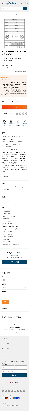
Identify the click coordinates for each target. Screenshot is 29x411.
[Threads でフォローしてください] (24, 391)
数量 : (3, 101)
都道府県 (4, 284)
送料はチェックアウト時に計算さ (14, 71)
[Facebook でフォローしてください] (3, 391)
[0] (26, 3)
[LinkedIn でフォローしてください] (21, 391)
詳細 (4, 125)
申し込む (14, 375)
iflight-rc (4, 58)
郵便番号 (4, 291)
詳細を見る (11, 125)
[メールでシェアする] (26, 113)
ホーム (2, 14)
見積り (5, 301)
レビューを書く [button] (14, 262)
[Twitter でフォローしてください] (6, 391)
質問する (18, 125)
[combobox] (12, 8)
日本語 (17, 382)
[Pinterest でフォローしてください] (12, 391)
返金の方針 (4, 308)
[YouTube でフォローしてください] (15, 391)
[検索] (25, 8)
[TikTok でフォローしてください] (18, 391)
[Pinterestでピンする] (20, 113)
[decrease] (7, 101)
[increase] (17, 101)
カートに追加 (14, 107)
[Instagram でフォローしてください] (9, 391)
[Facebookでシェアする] (17, 113)
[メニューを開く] (2, 3)
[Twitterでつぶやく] (23, 113)
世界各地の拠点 (5, 382)
